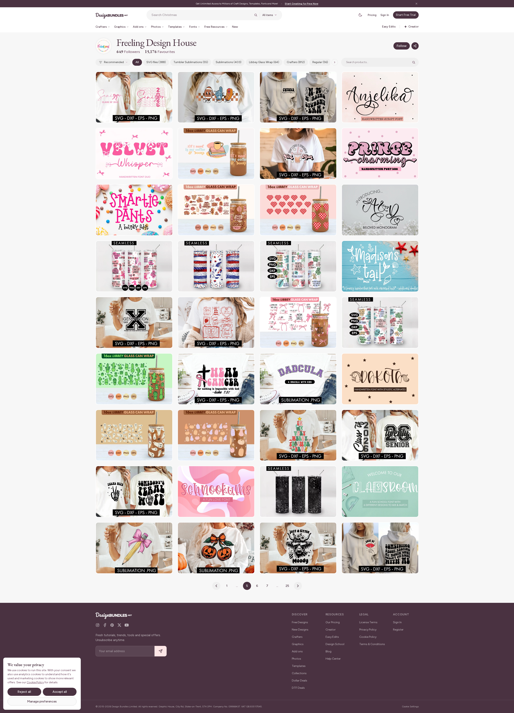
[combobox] (201, 15)
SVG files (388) (156, 62)
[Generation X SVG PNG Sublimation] (134, 322)
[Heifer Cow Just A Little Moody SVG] (298, 548)
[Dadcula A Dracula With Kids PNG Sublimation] (298, 379)
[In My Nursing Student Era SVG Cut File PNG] (298, 97)
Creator (331, 629)
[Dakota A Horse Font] (380, 379)
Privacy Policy (367, 629)
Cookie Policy (367, 637)
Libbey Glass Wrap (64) (264, 62)
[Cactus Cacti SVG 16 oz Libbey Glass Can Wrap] (134, 379)
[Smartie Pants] (134, 210)
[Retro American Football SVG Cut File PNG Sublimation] (216, 97)
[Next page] (298, 586)
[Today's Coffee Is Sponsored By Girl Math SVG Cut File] (298, 153)
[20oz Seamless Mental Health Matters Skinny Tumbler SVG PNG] (298, 266)
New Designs (300, 629)
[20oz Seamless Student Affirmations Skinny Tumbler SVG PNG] (380, 322)
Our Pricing (333, 622)
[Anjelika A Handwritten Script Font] (380, 97)
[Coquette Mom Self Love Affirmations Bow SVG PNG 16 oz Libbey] (298, 322)
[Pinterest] (112, 625)
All (137, 62)
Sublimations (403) (228, 62)
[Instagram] (98, 625)
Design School (335, 644)
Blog (328, 651)
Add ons (297, 651)
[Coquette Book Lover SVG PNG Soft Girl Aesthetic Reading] (216, 322)
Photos (296, 658)
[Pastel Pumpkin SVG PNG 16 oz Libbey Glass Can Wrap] (216, 435)
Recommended (114, 62)
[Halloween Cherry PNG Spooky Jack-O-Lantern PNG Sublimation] (216, 548)
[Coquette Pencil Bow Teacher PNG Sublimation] (134, 548)
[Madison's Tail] (380, 266)
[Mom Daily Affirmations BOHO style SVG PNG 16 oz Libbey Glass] (216, 210)
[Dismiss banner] (416, 3)
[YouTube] (127, 625)
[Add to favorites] (167, 77)
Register (398, 629)
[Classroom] (380, 491)
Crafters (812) (296, 62)
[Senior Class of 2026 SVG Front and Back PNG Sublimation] (134, 97)
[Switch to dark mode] (360, 15)
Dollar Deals (299, 680)
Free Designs (300, 622)
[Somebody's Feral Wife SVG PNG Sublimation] (134, 491)
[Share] (415, 46)
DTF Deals (298, 688)
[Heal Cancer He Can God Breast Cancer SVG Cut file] (216, 379)
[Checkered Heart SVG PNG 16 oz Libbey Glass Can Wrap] (298, 210)
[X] (119, 625)
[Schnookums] (216, 491)
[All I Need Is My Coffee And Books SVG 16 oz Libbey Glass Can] (216, 153)
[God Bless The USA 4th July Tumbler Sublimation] (216, 266)
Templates (299, 666)
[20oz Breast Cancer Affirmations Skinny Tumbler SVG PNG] (134, 266)
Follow (402, 46)
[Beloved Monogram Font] (380, 210)
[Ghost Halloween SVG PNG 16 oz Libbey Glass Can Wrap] (134, 435)
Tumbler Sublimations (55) (190, 62)
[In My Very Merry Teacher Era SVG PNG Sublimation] (298, 435)
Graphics (298, 644)
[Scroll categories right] (334, 62)
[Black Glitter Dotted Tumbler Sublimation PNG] (298, 491)
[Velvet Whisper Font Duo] (134, 153)
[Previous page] (216, 586)
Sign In (385, 15)
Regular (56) (320, 62)
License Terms (368, 622)
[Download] (158, 77)
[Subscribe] (161, 651)
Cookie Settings (410, 706)
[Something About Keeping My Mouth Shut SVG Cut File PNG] (380, 548)
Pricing (372, 15)
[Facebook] (105, 625)
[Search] (255, 15)
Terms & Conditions (372, 644)
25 (287, 586)
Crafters (297, 637)
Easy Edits (332, 637)
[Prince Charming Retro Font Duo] (380, 153)
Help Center (333, 658)
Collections (299, 673)
